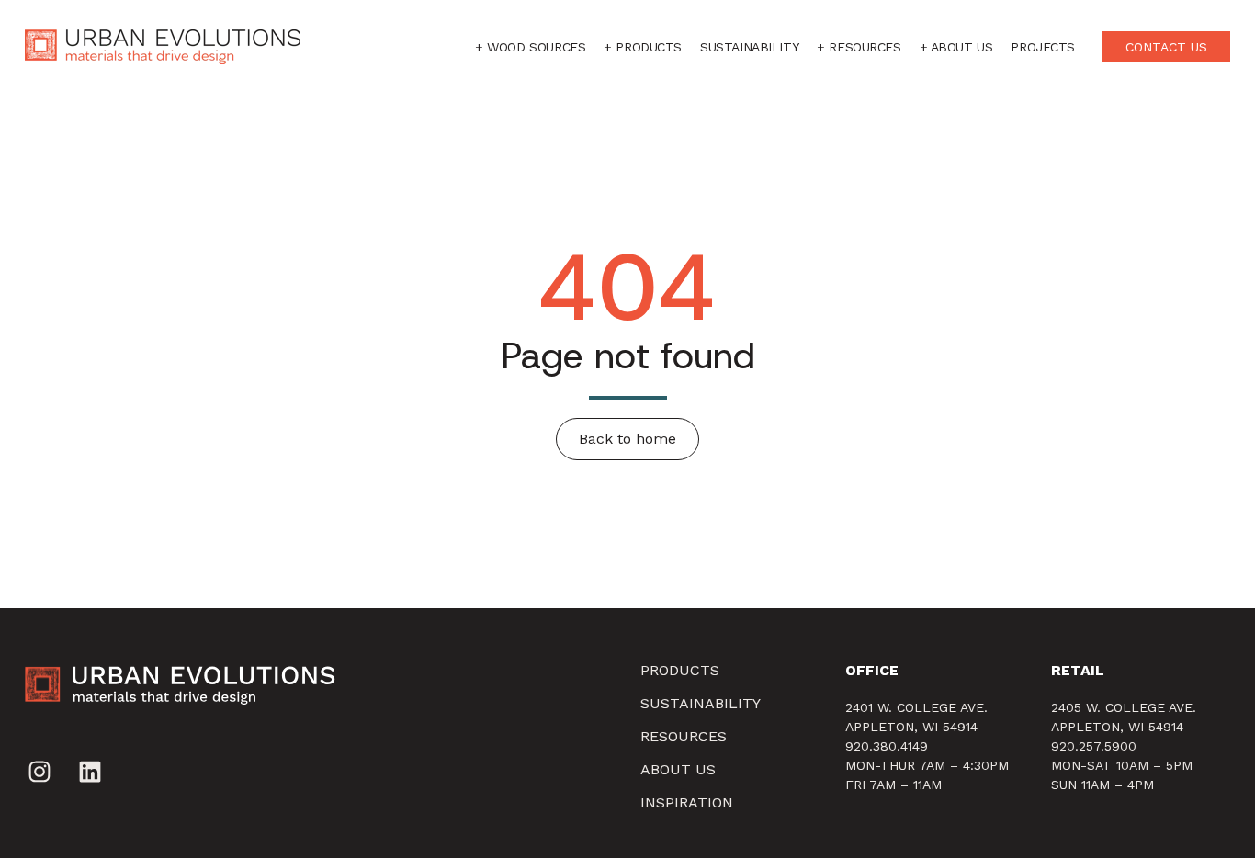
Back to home (627, 438)
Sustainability (749, 47)
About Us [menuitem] (678, 769)
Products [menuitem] (679, 670)
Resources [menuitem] (683, 736)
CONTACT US (1166, 47)
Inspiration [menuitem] (686, 802)
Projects (1043, 47)
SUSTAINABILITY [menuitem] (700, 703)
